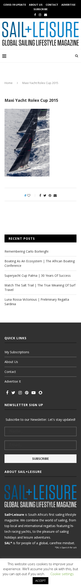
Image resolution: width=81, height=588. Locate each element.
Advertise (68, 4)
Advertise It (12, 381)
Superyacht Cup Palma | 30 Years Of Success (37, 275)
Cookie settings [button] (62, 574)
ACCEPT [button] (40, 581)
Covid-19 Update (14, 4)
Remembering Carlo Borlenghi (26, 251)
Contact (52, 4)
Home (8, 83)
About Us (36, 4)
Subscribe (40, 9)
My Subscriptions (16, 352)
